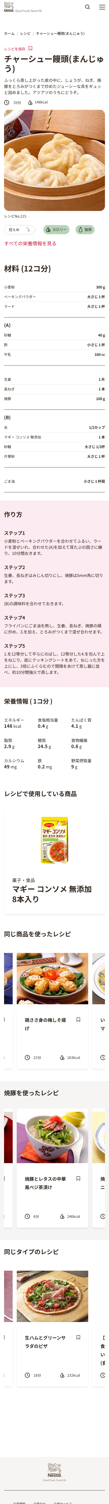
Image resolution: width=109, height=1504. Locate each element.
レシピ (25, 33)
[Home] (24, 7)
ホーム (9, 33)
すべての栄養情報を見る (30, 243)
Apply (87, 8)
